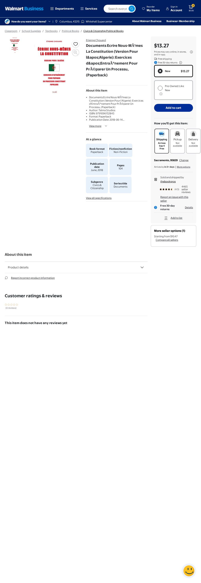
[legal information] (191, 52)
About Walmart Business (146, 21)
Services (91, 8)
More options (183, 166)
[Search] (132, 9)
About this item (18, 254)
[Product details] (142, 267)
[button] (151, 9)
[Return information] (179, 62)
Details (189, 207)
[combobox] (120, 9)
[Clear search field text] (125, 9)
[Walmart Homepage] (24, 8)
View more (95, 126)
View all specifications (98, 198)
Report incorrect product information (33, 277)
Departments (64, 8)
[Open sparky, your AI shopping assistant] (189, 571)
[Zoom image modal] (75, 52)
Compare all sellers (167, 239)
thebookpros (168, 181)
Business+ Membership (180, 21)
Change (183, 160)
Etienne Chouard (96, 40)
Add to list (176, 217)
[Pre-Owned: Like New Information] (161, 93)
